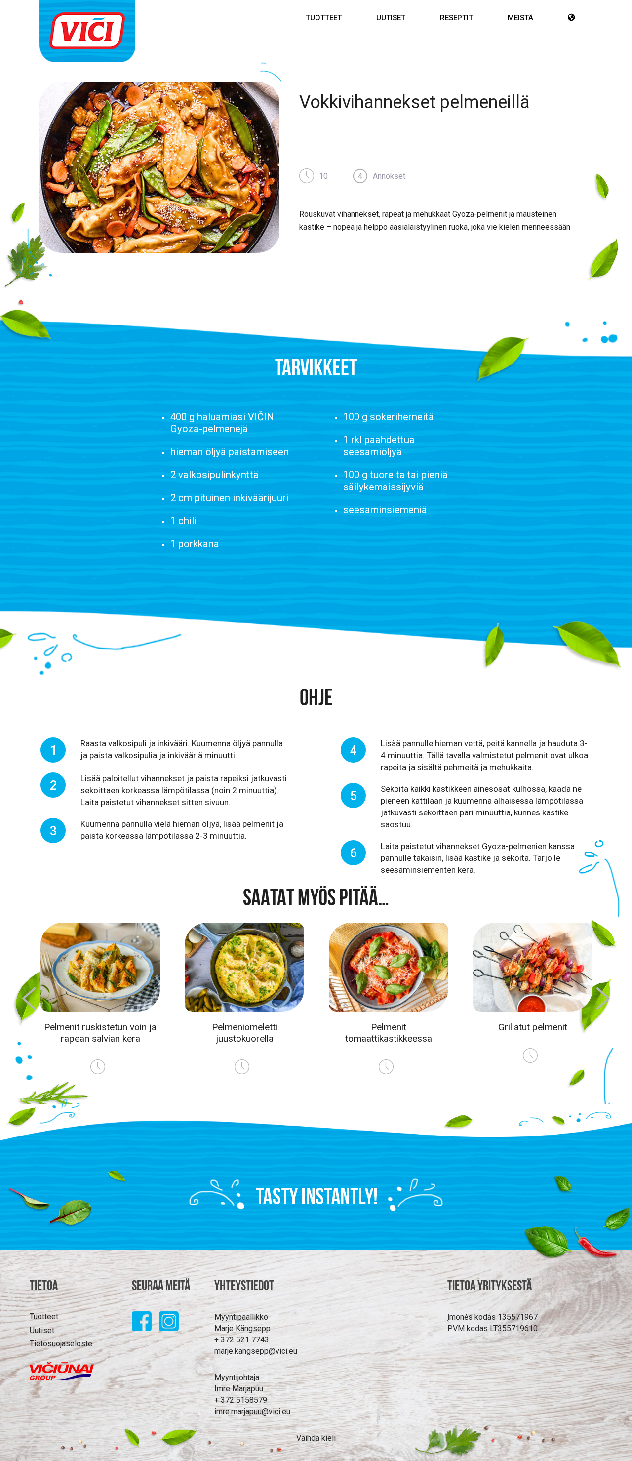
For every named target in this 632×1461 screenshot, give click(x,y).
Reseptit (456, 17)
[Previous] (23, 1011)
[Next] (609, 1011)
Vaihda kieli (316, 1438)
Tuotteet (324, 17)
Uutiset (390, 17)
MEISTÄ (520, 17)
